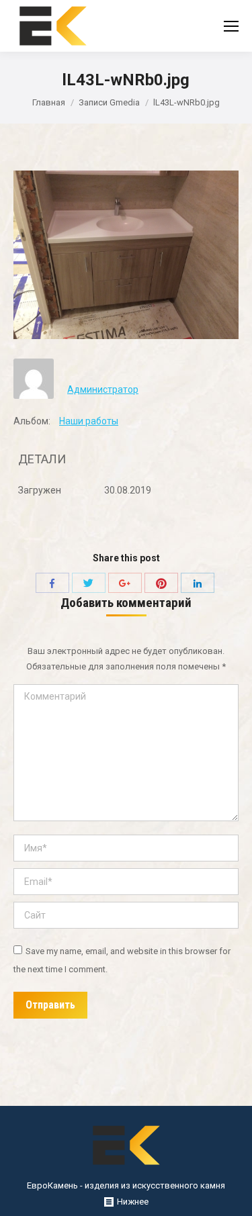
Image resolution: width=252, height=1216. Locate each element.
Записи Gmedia (109, 102)
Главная (48, 102)
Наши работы (88, 421)
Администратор (102, 389)
